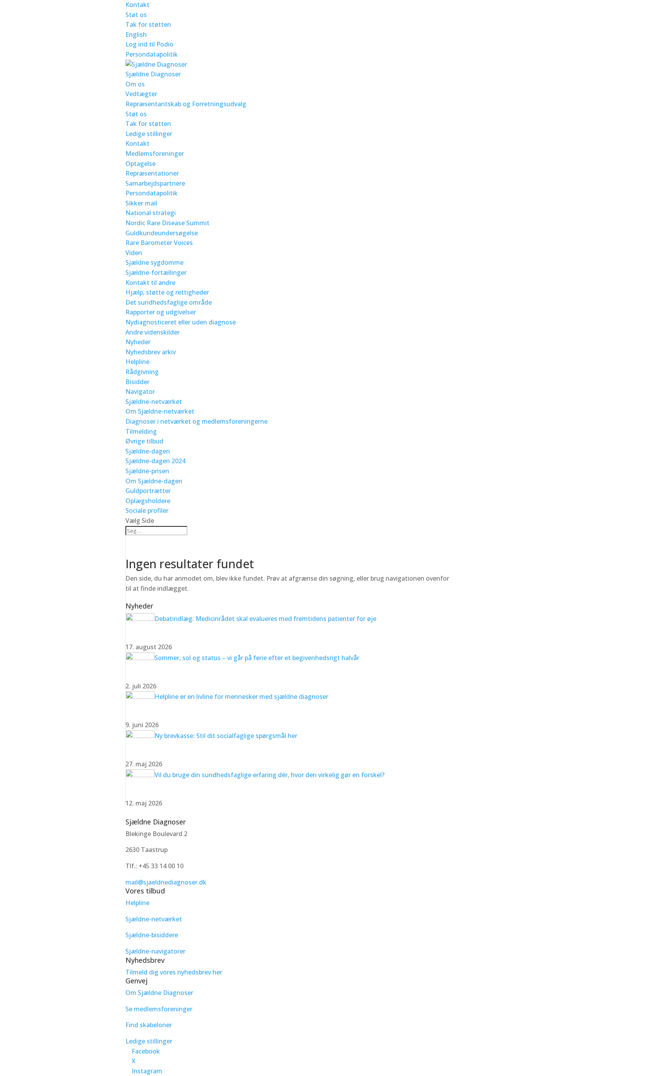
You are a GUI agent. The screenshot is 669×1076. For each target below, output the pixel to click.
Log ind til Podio (149, 44)
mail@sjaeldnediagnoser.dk (165, 882)
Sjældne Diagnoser (153, 74)
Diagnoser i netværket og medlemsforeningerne (196, 421)
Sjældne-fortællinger (156, 272)
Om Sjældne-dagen (153, 481)
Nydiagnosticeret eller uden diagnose (180, 322)
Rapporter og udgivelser (160, 312)
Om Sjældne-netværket (159, 411)
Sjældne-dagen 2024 (155, 461)
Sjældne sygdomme (154, 262)
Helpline (137, 361)
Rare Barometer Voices (159, 242)
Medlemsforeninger (154, 153)
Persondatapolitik (151, 54)
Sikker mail (141, 203)
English (136, 34)
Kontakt (137, 4)
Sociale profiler (146, 510)
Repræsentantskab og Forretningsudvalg (185, 104)
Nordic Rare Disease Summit (167, 223)
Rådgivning (142, 371)
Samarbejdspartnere (155, 183)
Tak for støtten (148, 24)
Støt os (136, 14)
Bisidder (137, 382)
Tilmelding (141, 431)
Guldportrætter (148, 490)
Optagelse (140, 163)
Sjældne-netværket (153, 401)
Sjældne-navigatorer (155, 951)
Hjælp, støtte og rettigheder (167, 292)
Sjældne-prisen (147, 471)
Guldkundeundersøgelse (161, 233)
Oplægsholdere (147, 501)
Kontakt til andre (150, 282)
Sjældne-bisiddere (151, 935)
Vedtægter (141, 94)
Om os (135, 84)
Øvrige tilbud (144, 441)
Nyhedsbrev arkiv (150, 352)
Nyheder (138, 342)
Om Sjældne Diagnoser (160, 992)
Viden (133, 252)
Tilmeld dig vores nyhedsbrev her (173, 972)
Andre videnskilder (152, 332)
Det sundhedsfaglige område (168, 302)
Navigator (140, 391)
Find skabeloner (148, 1025)
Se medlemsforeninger (158, 1009)
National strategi (150, 213)
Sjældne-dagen (147, 451)
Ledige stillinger (148, 133)
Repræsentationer (152, 173)
